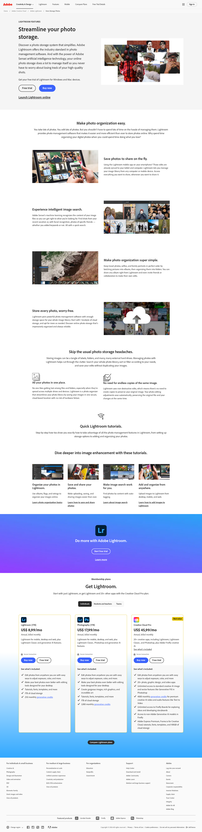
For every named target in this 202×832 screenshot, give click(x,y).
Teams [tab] (119, 604)
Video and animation (13, 779)
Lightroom (43, 4)
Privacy (130, 827)
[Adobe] (7, 4)
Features (55, 4)
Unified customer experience (56, 776)
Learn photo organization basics (47, 502)
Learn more (101, 559)
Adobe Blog (170, 809)
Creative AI (10, 768)
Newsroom (170, 783)
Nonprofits (89, 772)
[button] (183, 4)
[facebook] (28, 827)
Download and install (133, 772)
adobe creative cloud (19, 11)
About (168, 772)
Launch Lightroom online (34, 97)
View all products (12, 798)
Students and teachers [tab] (103, 604)
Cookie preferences (151, 827)
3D (7, 787)
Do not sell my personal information (172, 827)
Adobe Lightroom (36, 11)
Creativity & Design (23, 4)
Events (168, 779)
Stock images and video (14, 794)
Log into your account (173, 768)
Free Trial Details (98, 4)
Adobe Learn (130, 779)
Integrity (169, 802)
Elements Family (12, 791)
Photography (10, 772)
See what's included (143, 649)
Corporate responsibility (174, 787)
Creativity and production (54, 779)
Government (90, 776)
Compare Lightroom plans (101, 742)
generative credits (45, 697)
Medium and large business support (138, 783)
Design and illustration (14, 776)
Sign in (192, 4)
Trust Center (170, 798)
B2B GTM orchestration (54, 783)
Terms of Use (138, 827)
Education (89, 768)
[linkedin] (42, 827)
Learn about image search (115, 502)
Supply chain (170, 794)
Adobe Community (132, 776)
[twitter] (37, 827)
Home (6, 11)
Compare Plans (81, 4)
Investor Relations (172, 791)
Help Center (130, 768)
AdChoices (192, 827)
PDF (7, 783)
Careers (168, 776)
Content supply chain (53, 772)
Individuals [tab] (84, 604)
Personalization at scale (54, 768)
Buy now (47, 88)
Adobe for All (170, 805)
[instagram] (33, 827)
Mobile (67, 4)
